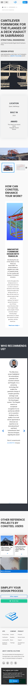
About (11, 640)
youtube (7, 663)
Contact (12, 634)
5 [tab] (14, 503)
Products (20, 634)
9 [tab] (20, 503)
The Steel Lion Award (21, 643)
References (12, 7)
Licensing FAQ (5, 640)
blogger (15, 663)
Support (20, 640)
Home (5, 7)
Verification (5, 637)
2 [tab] (10, 503)
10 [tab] (22, 503)
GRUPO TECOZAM (16, 56)
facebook (11, 663)
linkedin (3, 663)
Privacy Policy (5, 634)
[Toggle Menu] (2, 2)
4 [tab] (13, 503)
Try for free (15, 601)
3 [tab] (11, 503)
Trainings (12, 642)
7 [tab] (17, 503)
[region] (14, 160)
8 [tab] (19, 503)
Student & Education (4, 643)
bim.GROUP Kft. (11, 443)
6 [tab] (16, 503)
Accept (15, 681)
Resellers (12, 637)
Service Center (21, 637)
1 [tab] (8, 503)
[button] (8, 167)
